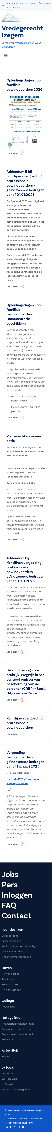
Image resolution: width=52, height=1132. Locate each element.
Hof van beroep (10, 974)
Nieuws (6, 1056)
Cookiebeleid (35, 1118)
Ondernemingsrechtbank (16, 957)
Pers (10, 885)
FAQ (9, 905)
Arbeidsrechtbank (12, 951)
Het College (8, 1006)
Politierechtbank (11, 941)
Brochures (44, 3)
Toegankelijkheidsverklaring (20, 1122)
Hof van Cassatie (11, 989)
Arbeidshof (8, 979)
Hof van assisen (10, 984)
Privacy (23, 1118)
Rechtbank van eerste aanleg (19, 946)
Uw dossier (8, 1073)
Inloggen (17, 895)
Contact (16, 916)
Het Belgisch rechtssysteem (18, 1023)
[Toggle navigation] (6, 55)
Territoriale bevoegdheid (16, 1089)
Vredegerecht (10, 936)
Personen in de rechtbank (16, 1029)
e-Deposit (7, 1084)
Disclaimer (11, 1118)
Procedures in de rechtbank (18, 1034)
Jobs (10, 874)
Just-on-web (9, 1079)
